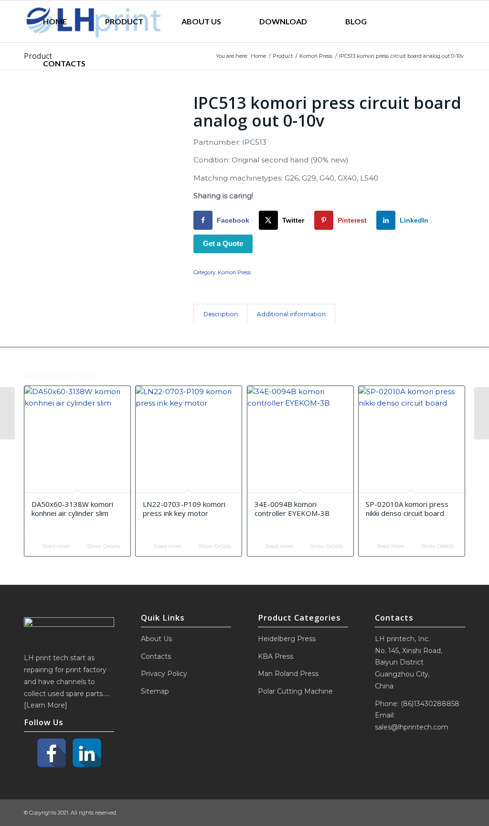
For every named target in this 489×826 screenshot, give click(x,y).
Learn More (45, 705)
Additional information (291, 314)
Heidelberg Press (287, 638)
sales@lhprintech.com (411, 727)
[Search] (127, 64)
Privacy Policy (164, 673)
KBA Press (275, 656)
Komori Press (234, 272)
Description (220, 314)
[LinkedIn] (87, 753)
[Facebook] (51, 753)
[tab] (220, 314)
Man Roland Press (288, 673)
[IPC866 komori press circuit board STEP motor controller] (481, 413)
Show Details (102, 546)
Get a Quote (223, 243)
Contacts (156, 656)
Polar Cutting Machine (295, 691)
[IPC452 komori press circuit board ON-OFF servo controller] (7, 413)
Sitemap (155, 691)
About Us (156, 638)
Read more (55, 546)
